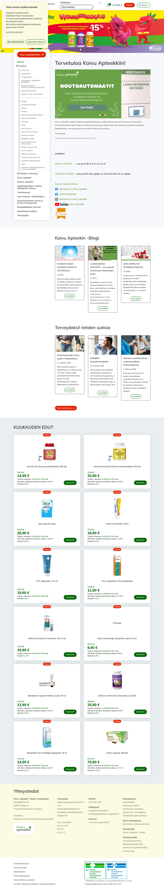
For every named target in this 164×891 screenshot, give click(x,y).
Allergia (24, 101)
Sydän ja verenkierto (28, 154)
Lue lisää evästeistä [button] (14, 32)
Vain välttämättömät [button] (15, 42)
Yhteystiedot (23, 215)
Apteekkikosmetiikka (28, 105)
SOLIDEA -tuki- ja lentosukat (31, 94)
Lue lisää (69, 296)
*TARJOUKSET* (26, 77)
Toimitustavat (23, 192)
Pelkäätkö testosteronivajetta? (99, 360)
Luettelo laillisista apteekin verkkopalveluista (34, 884)
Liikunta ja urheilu (27, 135)
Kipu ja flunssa (26, 128)
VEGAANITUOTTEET (28, 91)
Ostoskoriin (70, 483)
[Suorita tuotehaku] (100, 3)
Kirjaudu (129, 5)
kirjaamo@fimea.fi (93, 884)
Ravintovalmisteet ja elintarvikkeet (28, 143)
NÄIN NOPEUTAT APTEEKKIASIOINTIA (133, 265)
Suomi (144, 5)
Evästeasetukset (21, 863)
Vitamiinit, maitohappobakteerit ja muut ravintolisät (33, 168)
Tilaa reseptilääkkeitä (30, 54)
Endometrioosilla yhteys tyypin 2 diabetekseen (68, 357)
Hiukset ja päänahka (28, 118)
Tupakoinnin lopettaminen (30, 161)
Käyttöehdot (19, 871)
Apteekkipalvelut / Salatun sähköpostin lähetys (29, 187)
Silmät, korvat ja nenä (29, 147)
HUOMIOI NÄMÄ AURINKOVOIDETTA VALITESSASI (67, 267)
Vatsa (23, 164)
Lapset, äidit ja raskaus (29, 132)
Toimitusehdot (20, 867)
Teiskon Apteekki (25, 182)
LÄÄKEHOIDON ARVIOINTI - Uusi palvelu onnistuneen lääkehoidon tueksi (102, 269)
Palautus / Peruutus (28, 173)
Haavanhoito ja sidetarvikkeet (32, 115)
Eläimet (24, 108)
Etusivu (20, 62)
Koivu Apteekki (24, 177)
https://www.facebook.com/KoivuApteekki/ (34, 819)
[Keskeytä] (2, 51)
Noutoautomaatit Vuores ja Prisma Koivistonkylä (30, 201)
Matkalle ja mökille (27, 139)
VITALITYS (25, 70)
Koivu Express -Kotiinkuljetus (30, 196)
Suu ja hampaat (27, 150)
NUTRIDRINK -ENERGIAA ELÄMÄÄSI (30, 81)
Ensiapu (24, 111)
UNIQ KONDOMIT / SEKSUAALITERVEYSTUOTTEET (33, 86)
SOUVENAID (25, 74)
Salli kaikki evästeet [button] (36, 42)
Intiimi (23, 125)
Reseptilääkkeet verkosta (29, 207)
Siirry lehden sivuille (64, 408)
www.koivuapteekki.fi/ (98, 822)
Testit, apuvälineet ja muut (30, 157)
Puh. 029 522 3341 (112, 884)
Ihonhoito (24, 122)
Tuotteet (22, 66)
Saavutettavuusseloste (24, 880)
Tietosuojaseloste (22, 875)
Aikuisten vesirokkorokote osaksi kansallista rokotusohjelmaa (135, 361)
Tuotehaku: (65, 2)
